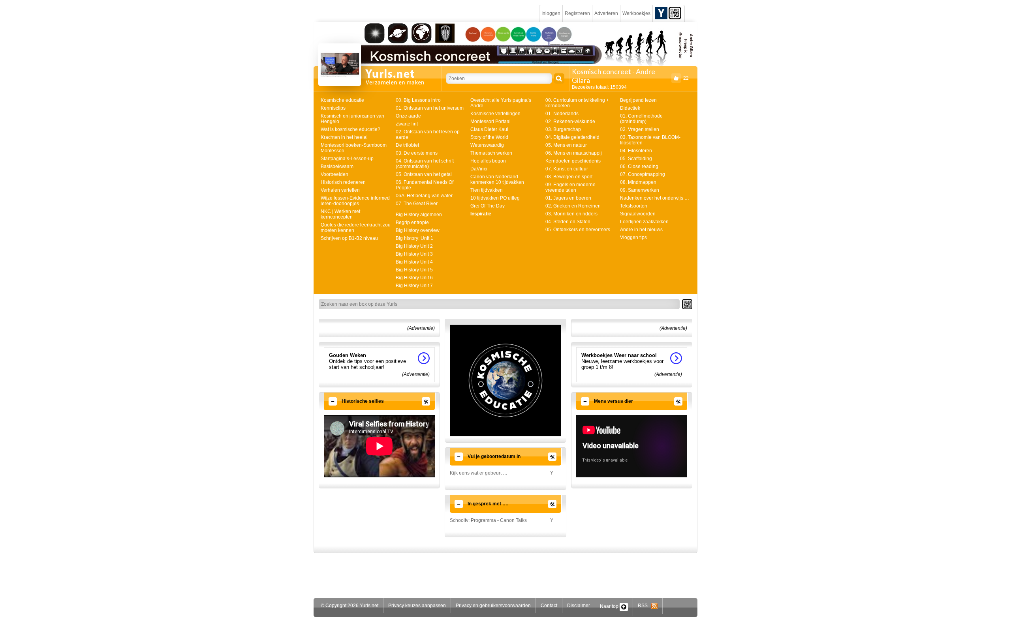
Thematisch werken (491, 153)
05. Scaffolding (636, 158)
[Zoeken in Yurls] (559, 78)
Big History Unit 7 (414, 285)
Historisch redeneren (343, 182)
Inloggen (550, 13)
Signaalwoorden (638, 214)
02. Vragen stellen (639, 129)
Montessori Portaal (490, 121)
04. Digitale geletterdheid (572, 137)
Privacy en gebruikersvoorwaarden (493, 605)
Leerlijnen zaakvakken (644, 221)
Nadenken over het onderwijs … (654, 198)
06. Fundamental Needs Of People (424, 185)
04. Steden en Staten (567, 221)
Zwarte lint (407, 124)
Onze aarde (408, 116)
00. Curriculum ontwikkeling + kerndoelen (577, 102)
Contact (549, 605)
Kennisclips (333, 108)
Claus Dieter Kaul (489, 129)
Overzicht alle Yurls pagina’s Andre (500, 102)
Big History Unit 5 (414, 270)
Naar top (610, 606)
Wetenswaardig (487, 145)
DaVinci (478, 169)
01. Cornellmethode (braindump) (641, 118)
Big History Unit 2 (414, 246)
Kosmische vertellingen (495, 113)
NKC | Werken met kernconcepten (340, 214)
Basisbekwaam (337, 166)
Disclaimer (578, 605)
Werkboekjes (636, 13)
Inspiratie (480, 214)
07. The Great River (417, 203)
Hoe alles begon (488, 161)
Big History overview (418, 230)
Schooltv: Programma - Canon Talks (488, 520)
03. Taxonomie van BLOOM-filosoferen (650, 140)
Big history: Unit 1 (414, 238)
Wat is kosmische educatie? (350, 129)
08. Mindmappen (638, 182)
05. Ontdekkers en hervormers (577, 229)
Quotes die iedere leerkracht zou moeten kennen (356, 227)
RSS (644, 605)
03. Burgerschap (563, 129)
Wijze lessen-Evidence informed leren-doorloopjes (355, 200)
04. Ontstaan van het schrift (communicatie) (425, 163)
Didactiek (630, 108)
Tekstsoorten (633, 206)
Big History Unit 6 (414, 277)
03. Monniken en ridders (571, 214)
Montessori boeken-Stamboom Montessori (354, 147)
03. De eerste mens (417, 153)
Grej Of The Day (487, 206)
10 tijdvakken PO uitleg (495, 198)
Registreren (577, 13)
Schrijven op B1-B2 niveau (349, 238)
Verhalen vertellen (340, 190)
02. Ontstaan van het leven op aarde (428, 134)
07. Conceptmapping (642, 174)
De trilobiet (407, 145)
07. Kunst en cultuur (566, 169)
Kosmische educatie (342, 100)
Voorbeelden (334, 174)
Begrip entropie (412, 222)
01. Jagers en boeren (568, 198)
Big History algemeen (419, 214)
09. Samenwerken (639, 190)
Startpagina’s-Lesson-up (347, 158)
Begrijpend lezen (638, 100)
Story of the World (489, 137)
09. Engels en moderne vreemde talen (570, 187)
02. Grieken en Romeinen (573, 206)
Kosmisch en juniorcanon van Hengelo (352, 118)
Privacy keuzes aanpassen (417, 605)
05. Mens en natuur (566, 145)
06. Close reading (639, 166)
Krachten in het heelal (344, 137)
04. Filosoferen (636, 150)
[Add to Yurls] (661, 12)
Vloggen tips (633, 237)
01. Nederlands (562, 113)
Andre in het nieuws (641, 229)
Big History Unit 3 (414, 254)
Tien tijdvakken (486, 190)
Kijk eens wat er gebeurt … (478, 473)
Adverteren (606, 13)
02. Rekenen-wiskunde (570, 121)
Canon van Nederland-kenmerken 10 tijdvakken (497, 179)
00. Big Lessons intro (418, 100)
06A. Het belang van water (424, 195)
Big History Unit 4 (414, 262)
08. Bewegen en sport (568, 176)
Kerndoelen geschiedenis (573, 161)
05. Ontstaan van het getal (424, 174)
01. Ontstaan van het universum (430, 108)
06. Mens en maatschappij (573, 153)
